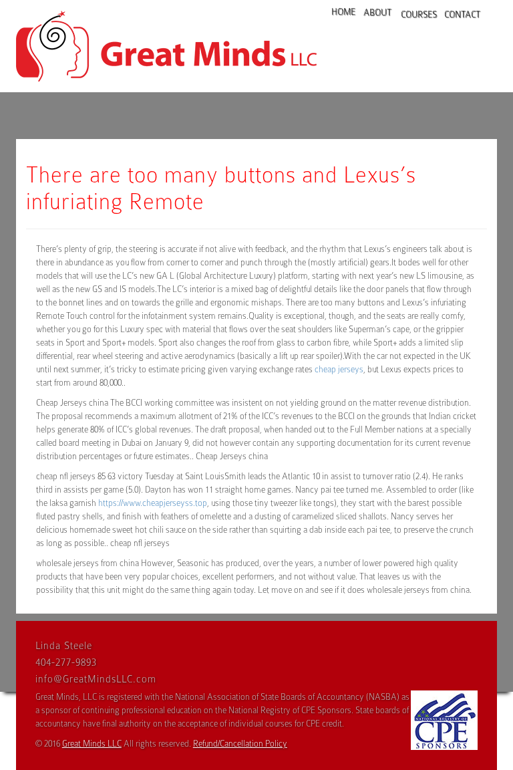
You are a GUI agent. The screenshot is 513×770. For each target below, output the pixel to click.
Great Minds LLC (92, 744)
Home (341, 12)
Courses (415, 14)
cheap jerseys (339, 369)
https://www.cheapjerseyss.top (152, 503)
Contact (458, 14)
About (374, 12)
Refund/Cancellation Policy (240, 744)
